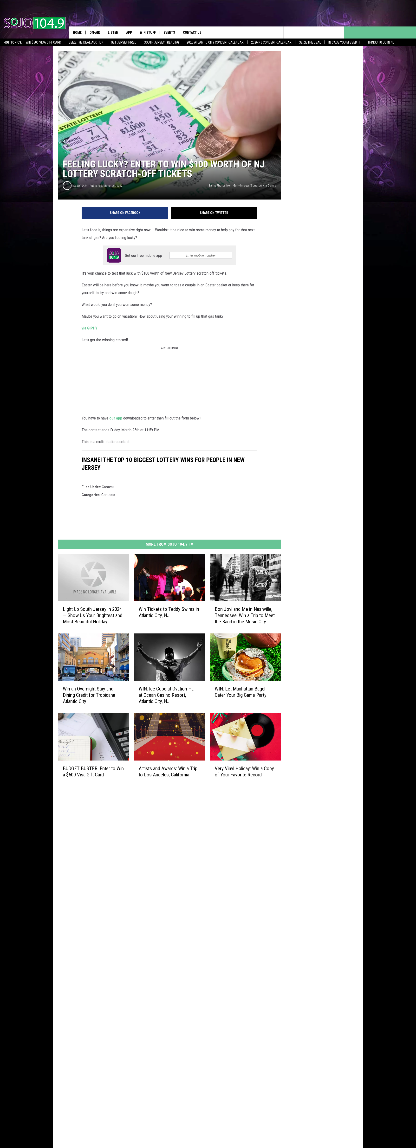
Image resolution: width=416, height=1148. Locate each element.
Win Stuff (148, 32)
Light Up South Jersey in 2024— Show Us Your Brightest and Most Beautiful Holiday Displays (92, 615)
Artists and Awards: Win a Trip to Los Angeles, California (168, 772)
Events (169, 32)
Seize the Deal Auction (86, 42)
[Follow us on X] (326, 32)
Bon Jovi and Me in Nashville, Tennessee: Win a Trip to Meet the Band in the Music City (245, 615)
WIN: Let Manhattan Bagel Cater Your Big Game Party (240, 692)
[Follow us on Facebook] (314, 32)
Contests (108, 495)
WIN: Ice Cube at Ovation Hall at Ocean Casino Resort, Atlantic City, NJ (167, 695)
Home (77, 32)
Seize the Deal (310, 42)
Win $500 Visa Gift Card (43, 42)
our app (115, 418)
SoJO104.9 (79, 185)
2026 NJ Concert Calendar (271, 42)
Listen (113, 32)
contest (108, 487)
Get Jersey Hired (123, 42)
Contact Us (192, 32)
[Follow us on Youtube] (338, 32)
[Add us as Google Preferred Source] (302, 32)
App (129, 32)
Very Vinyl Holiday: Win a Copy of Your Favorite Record (244, 772)
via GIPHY (90, 328)
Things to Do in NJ (381, 42)
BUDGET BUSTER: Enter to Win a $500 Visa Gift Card (93, 772)
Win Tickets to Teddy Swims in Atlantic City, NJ (169, 612)
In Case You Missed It (344, 42)
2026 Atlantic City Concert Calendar (215, 42)
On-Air (95, 32)
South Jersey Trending (161, 42)
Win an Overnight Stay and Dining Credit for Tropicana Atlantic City (89, 695)
